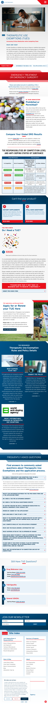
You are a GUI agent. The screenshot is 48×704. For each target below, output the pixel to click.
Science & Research (31, 649)
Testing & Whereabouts (9, 647)
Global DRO (35, 88)
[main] (24, 309)
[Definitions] (3, 252)
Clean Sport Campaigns (9, 664)
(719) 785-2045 (15, 588)
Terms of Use (17, 692)
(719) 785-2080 (15, 574)
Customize (8, 698)
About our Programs (31, 641)
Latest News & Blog (8, 662)
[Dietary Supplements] (4, 206)
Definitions (9, 251)
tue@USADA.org (15, 590)
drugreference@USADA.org (18, 576)
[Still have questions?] (27, 206)
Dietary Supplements (11, 210)
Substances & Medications (10, 649)
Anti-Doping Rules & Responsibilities (10, 639)
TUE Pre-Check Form (33, 489)
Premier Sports (30, 647)
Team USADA (29, 664)
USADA (39, 144)
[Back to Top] (45, 701)
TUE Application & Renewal (40, 66)
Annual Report (30, 670)
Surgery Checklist (23, 91)
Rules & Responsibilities (10, 643)
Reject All (16, 698)
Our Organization (30, 662)
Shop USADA (29, 653)
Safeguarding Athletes (32, 651)
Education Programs (31, 645)
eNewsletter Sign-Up (9, 670)
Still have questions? (34, 210)
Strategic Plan (30, 672)
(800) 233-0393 (20, 572)
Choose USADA (30, 643)
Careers (28, 666)
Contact (28, 674)
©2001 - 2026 (24, 702)
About (28, 659)
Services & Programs (32, 638)
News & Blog (7, 659)
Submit (35, 624)
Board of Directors (31, 668)
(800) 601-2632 (20, 601)
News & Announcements (10, 666)
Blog (5, 668)
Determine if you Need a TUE (24, 66)
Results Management (9, 650)
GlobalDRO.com (30, 113)
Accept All (24, 698)
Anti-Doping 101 (7, 645)
